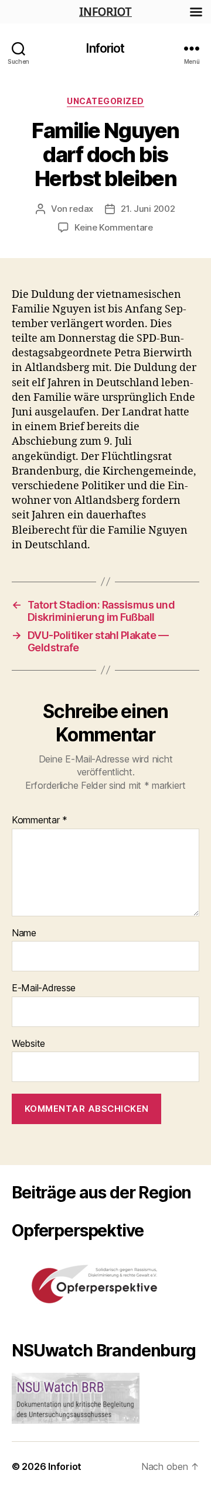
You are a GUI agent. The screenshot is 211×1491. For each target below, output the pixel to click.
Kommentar (39, 820)
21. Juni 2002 (148, 208)
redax (81, 208)
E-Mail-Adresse (44, 988)
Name (24, 933)
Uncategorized (105, 101)
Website (28, 1044)
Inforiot (105, 48)
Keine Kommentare (113, 227)
